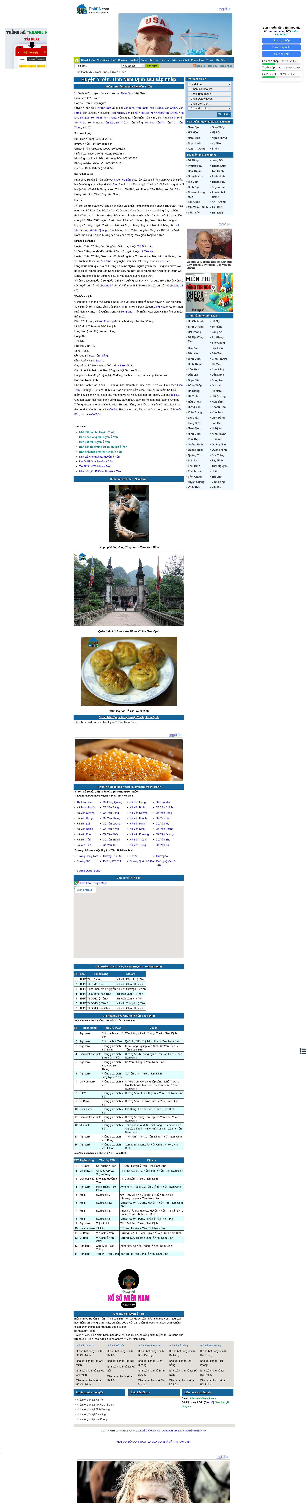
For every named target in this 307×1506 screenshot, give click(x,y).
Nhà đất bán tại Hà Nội (120, 1360)
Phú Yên (217, 439)
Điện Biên (194, 380)
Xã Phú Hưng (138, 802)
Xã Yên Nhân (111, 828)
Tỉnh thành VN (83, 72)
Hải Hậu (174, 394)
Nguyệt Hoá (195, 176)
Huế (214, 471)
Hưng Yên (194, 406)
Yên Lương (170, 112)
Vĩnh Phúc (194, 487)
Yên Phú (177, 117)
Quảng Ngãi (195, 449)
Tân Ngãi (217, 212)
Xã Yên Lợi (83, 823)
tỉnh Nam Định (124, 93)
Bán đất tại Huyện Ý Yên (94, 442)
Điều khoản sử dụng (155, 1430)
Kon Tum (217, 412)
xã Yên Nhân (125, 365)
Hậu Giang (194, 401)
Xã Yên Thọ (163, 839)
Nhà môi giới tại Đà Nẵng (91, 1414)
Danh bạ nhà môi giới (89, 1392)
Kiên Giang (195, 412)
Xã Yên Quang (164, 834)
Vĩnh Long (218, 482)
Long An (217, 331)
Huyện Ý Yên (118, 72)
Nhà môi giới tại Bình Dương (93, 1409)
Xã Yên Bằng (111, 807)
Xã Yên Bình (137, 807)
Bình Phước (219, 358)
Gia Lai (216, 385)
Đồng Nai (217, 380)
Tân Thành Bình (198, 207)
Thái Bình (194, 466)
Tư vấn (210, 60)
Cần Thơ (193, 369)
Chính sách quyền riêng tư (187, 1430)
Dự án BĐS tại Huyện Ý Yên (96, 461)
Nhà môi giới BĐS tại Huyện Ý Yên (100, 471)
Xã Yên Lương (111, 823)
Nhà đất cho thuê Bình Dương (151, 1372)
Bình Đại (193, 187)
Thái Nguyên (220, 466)
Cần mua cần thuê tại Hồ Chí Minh (88, 1382)
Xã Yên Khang (111, 818)
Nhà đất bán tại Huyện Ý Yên (97, 432)
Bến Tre (216, 353)
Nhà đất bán (88, 60)
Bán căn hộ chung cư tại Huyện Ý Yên (103, 446)
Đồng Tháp (195, 385)
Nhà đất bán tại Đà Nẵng (180, 1363)
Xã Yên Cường (85, 812)
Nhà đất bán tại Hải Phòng (211, 1363)
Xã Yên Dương (138, 812)
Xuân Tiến (94, 414)
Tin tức (154, 60)
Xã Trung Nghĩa (86, 807)
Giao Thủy (218, 127)
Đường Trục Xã (112, 856)
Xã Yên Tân (84, 839)
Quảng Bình (195, 444)
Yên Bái (216, 487)
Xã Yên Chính (164, 807)
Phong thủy (197, 60)
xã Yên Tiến (163, 261)
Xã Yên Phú (84, 834)
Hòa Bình (217, 401)
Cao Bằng (218, 369)
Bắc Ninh (193, 353)
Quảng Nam (219, 444)
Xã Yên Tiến (84, 845)
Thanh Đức (219, 165)
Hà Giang (194, 390)
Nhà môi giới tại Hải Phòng (92, 1419)
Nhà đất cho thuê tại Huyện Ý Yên (99, 456)
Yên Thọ (149, 122)
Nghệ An (217, 428)
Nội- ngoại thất (180, 60)
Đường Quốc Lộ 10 (141, 861)
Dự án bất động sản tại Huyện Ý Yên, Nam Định (129, 717)
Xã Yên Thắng (111, 839)
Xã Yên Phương (139, 834)
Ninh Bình (112, 184)
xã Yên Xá (146, 251)
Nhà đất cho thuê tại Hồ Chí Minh (90, 1372)
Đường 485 (83, 861)
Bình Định (194, 358)
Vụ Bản (216, 143)
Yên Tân (109, 122)
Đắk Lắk (193, 374)
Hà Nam (217, 390)
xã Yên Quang (98, 230)
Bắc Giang (218, 342)
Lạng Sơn (194, 423)
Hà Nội (216, 321)
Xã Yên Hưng (85, 818)
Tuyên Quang (196, 482)
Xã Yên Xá (162, 845)
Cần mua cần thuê (128, 60)
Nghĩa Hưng (219, 137)
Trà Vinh (193, 181)
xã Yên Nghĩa (95, 360)
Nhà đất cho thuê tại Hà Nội (121, 1368)
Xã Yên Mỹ (162, 823)
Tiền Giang (195, 476)
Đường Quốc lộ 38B (88, 870)
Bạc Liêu (217, 348)
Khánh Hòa (219, 406)
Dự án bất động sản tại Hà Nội (120, 1353)
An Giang (218, 337)
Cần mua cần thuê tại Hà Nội (119, 1378)
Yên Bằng (142, 107)
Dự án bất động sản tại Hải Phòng (213, 1353)
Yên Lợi (84, 117)
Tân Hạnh (218, 171)
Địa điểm (221, 60)
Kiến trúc (165, 60)
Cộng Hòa (159, 306)
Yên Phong (109, 117)
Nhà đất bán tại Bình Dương (150, 1363)
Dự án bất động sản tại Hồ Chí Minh (89, 1353)
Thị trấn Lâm (84, 802)
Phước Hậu (195, 165)
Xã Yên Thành (138, 839)
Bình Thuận (195, 364)
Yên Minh (96, 117)
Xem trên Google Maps (93, 883)
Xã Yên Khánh (138, 818)
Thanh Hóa (194, 471)
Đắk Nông (218, 374)
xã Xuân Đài (110, 409)
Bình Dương (196, 326)
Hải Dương (219, 396)
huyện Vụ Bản (122, 179)
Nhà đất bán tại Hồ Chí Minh (89, 1363)
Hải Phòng (194, 331)
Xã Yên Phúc (111, 834)
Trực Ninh (194, 143)
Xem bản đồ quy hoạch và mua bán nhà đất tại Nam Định (154, 1441)
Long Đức (218, 160)
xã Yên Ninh (104, 261)
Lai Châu (193, 417)
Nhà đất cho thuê (106, 60)
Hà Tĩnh (193, 396)
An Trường (219, 201)
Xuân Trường (196, 148)
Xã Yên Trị (109, 845)
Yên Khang (117, 112)
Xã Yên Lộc (163, 818)
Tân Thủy (194, 212)
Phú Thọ (193, 439)
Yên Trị (160, 122)
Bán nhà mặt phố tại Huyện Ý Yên (100, 451)
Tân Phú (217, 207)
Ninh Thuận (219, 433)
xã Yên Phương (104, 321)
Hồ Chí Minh (196, 321)
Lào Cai (216, 423)
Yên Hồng (131, 112)
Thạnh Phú (218, 181)
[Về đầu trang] (303, 1502)
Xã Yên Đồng (111, 812)
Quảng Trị (194, 455)
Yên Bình (129, 107)
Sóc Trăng (218, 455)
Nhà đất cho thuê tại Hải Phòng (212, 1372)
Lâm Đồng (218, 417)
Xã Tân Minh (163, 802)
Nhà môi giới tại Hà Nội (90, 1399)
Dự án (144, 60)
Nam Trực (194, 137)
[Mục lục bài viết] (303, 1051)
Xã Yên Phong (164, 828)
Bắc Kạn (193, 348)
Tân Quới (194, 201)
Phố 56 (134, 856)
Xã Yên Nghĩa (85, 828)
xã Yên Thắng (99, 355)
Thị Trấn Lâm (145, 246)
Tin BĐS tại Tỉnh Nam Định (95, 466)
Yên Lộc (144, 112)
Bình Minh (218, 176)
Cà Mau (216, 364)
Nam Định (101, 72)
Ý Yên (215, 148)
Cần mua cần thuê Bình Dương (152, 1382)
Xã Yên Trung (138, 845)
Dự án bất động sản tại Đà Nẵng (182, 1353)
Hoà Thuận (194, 171)
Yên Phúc (80, 122)
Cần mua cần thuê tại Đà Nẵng (181, 1382)
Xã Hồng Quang (112, 802)
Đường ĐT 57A (112, 861)
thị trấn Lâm (104, 107)
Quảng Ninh (219, 449)
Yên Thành (122, 122)
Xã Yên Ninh (137, 828)
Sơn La (192, 460)
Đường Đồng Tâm (87, 856)
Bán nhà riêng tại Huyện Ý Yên (98, 437)
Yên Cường (156, 107)
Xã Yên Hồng (164, 812)
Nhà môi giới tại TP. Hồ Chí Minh (95, 1404)
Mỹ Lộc (216, 132)
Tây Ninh (217, 460)
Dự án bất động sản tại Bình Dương (151, 1353)
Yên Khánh (156, 112)
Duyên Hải (218, 187)
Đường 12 (177, 285)
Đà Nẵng (193, 160)
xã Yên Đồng (124, 311)
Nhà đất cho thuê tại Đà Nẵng (183, 1372)
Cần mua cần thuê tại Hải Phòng (212, 1382)
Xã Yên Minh (137, 823)
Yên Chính (171, 107)
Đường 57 (107, 285)
